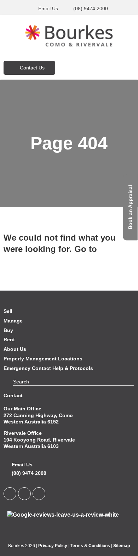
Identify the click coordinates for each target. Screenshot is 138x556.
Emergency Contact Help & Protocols (48, 368)
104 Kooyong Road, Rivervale (39, 440)
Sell (8, 311)
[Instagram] (39, 493)
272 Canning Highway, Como (38, 415)
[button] (113, 67)
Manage (13, 321)
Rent (9, 339)
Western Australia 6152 (31, 422)
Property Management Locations (43, 358)
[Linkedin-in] (10, 493)
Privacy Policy (52, 545)
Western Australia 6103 (31, 446)
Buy (8, 330)
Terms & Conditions (90, 545)
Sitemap (121, 545)
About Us (15, 349)
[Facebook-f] (24, 493)
